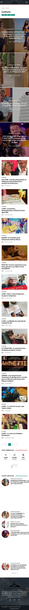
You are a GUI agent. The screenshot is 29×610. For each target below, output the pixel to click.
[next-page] (16, 444)
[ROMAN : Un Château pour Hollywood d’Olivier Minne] (14, 225)
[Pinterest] (18, 599)
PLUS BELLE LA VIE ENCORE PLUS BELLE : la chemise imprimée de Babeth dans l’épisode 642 (19, 567)
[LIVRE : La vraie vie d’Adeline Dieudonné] (14, 421)
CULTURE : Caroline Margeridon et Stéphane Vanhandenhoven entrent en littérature (14, 181)
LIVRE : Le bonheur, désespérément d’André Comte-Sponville (13, 210)
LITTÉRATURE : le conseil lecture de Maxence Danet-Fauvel (14, 349)
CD (5, 14)
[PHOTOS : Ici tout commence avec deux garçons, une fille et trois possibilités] (14, 253)
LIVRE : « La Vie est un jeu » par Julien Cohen (13, 407)
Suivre (14, 454)
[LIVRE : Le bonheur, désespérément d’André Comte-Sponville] (14, 196)
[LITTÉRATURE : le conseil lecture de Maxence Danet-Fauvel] (14, 336)
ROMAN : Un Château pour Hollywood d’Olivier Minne (11, 238)
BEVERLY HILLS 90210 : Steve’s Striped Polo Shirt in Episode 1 (19, 525)
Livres (13, 14)
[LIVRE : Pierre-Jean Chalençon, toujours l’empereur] (14, 282)
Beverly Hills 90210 (14, 100)
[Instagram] (14, 599)
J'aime (5, 454)
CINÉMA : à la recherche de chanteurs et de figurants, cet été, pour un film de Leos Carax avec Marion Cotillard (14, 378)
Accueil (3, 8)
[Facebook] (10, 599)
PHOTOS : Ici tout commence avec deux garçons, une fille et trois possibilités (14, 266)
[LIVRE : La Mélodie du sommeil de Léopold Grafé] (14, 309)
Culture (4, 177)
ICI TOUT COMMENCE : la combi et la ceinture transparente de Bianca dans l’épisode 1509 (18, 515)
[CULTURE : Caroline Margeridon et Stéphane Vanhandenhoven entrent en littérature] (14, 167)
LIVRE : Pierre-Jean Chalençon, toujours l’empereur (13, 295)
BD (2, 14)
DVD (9, 14)
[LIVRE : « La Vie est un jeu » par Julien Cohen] (14, 394)
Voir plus (14, 573)
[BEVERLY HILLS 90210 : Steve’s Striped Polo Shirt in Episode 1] (14, 105)
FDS (3, 185)
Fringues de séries (14, 65)
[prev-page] (3, 444)
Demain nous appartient (14, 29)
